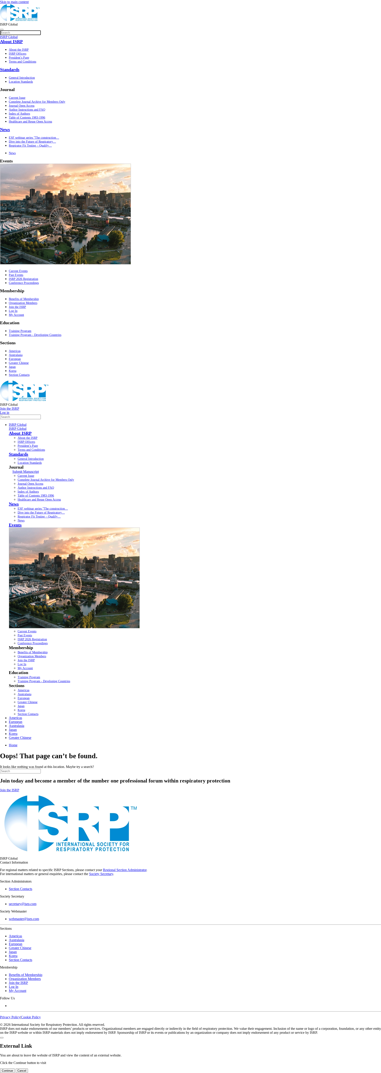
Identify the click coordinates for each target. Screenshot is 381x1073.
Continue (7, 1070)
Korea (12, 371)
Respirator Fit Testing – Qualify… (30, 145)
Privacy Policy (10, 1017)
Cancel (21, 1070)
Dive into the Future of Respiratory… (32, 141)
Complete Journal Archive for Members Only (37, 101)
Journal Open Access (21, 105)
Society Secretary (101, 874)
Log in (4, 412)
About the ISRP (19, 49)
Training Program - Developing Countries (35, 335)
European (15, 359)
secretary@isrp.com (22, 904)
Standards (9, 69)
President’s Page (19, 57)
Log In (13, 311)
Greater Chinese (19, 363)
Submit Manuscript (25, 471)
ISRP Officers (17, 53)
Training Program (20, 331)
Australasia (15, 355)
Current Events (18, 271)
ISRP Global (17, 425)
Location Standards (21, 81)
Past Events (16, 275)
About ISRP (11, 41)
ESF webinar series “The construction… (34, 137)
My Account (16, 315)
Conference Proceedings (24, 283)
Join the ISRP (17, 307)
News (5, 129)
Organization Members (23, 303)
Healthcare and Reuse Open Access (30, 121)
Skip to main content (14, 2)
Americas (15, 351)
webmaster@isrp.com (24, 919)
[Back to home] (20, 20)
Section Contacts (19, 374)
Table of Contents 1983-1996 (27, 117)
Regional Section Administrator (124, 870)
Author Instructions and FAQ (27, 109)
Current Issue (17, 97)
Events (15, 524)
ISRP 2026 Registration (23, 279)
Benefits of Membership (24, 299)
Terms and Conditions (22, 61)
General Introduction (22, 77)
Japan (12, 367)
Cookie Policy (31, 1017)
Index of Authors (19, 113)
